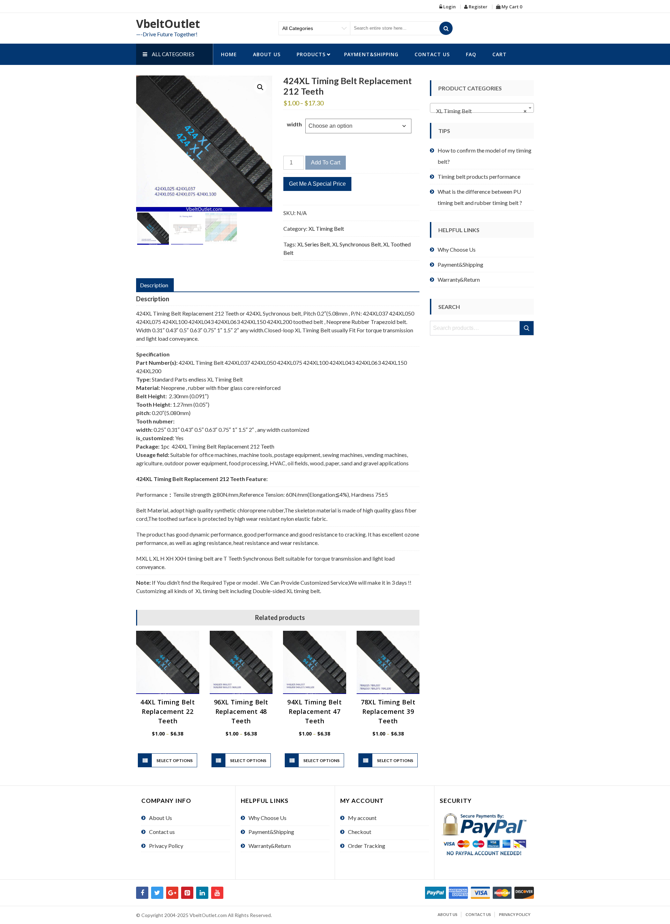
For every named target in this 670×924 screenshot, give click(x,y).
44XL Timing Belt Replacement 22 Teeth (167, 711)
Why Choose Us (457, 249)
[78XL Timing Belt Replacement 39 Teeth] (388, 662)
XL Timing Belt (326, 228)
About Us (267, 54)
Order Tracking (366, 845)
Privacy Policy (166, 845)
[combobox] (482, 108)
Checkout (359, 831)
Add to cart (325, 162)
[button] (260, 87)
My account (362, 817)
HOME (229, 54)
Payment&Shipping (371, 54)
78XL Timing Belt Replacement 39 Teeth (388, 711)
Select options (174, 760)
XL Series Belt (313, 244)
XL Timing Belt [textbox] (480, 111)
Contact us (432, 54)
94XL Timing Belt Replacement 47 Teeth (314, 711)
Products (311, 54)
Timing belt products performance (479, 176)
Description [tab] (154, 285)
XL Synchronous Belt (356, 244)
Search (527, 328)
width (294, 124)
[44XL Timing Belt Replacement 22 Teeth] (167, 662)
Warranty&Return (459, 279)
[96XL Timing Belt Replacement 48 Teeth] (241, 662)
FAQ (471, 54)
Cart (499, 54)
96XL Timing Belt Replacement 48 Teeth (241, 711)
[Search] (446, 28)
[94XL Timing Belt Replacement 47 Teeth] (314, 662)
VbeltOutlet (168, 23)
